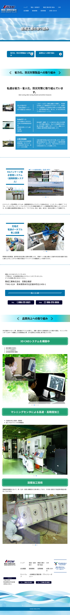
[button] (43, 251)
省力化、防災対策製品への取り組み (21, 54)
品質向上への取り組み (46, 53)
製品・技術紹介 (35, 7)
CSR (59, 7)
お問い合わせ (53, 11)
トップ (25, 7)
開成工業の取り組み (49, 7)
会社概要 (26, 11)
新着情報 (34, 11)
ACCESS (35, 293)
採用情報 (43, 11)
